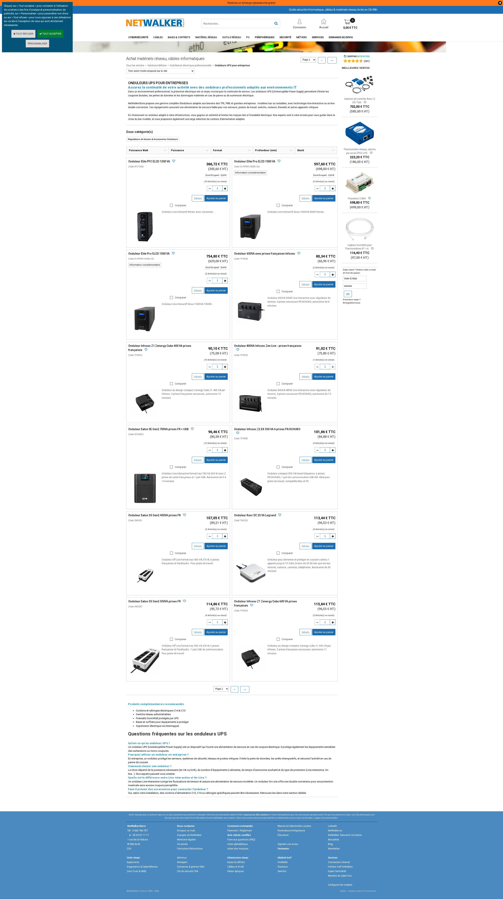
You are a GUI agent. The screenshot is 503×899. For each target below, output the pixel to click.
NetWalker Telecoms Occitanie (345, 835)
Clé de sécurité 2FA (187, 871)
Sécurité (285, 37)
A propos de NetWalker (189, 835)
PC (248, 37)
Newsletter (334, 848)
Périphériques (264, 37)
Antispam (182, 862)
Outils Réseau (231, 37)
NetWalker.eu (335, 830)
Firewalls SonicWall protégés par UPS (157, 718)
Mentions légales (186, 839)
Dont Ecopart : (213, 175)
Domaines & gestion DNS (190, 866)
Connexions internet (339, 862)
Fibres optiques (235, 871)
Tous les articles (135, 65)
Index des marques (237, 848)
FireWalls (283, 862)
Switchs (282, 871)
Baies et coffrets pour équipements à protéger (162, 721)
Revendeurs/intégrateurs (291, 830)
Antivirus (182, 857)
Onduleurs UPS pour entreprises (232, 65)
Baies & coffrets (236, 862)
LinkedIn (332, 826)
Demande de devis (341, 37)
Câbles (158, 37)
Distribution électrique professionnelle (190, 65)
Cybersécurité (138, 37)
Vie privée (182, 844)
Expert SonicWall (337, 871)
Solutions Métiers (157, 65)
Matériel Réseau (206, 37)
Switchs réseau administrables (153, 714)
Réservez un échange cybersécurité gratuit (251, 2)
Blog (330, 844)
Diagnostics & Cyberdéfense (142, 866)
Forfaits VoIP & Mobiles (340, 866)
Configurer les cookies (340, 884)
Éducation (283, 835)
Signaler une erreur (288, 844)
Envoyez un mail (186, 830)
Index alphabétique (237, 844)
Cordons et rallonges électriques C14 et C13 (160, 710)
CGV (129, 848)
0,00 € (350, 27)
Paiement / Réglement (239, 830)
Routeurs (283, 866)
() (367, 61)
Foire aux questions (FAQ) (241, 839)
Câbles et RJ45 (235, 866)
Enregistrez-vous (351, 303)
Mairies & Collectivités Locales (294, 826)
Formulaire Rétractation (190, 848)
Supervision (133, 862)
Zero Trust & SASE (136, 871)
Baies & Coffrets (179, 37)
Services (318, 37)
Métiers (301, 37)
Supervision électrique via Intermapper (157, 725)
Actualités (333, 839)
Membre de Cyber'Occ (340, 875)
